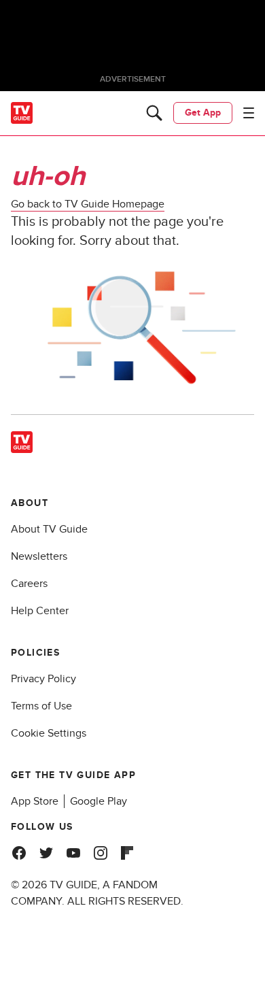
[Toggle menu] (248, 112)
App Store (34, 801)
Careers (29, 583)
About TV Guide (49, 529)
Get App (203, 112)
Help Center (40, 611)
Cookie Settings (48, 733)
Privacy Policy (43, 679)
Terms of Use (41, 706)
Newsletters (39, 556)
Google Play (98, 801)
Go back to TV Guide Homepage (87, 204)
